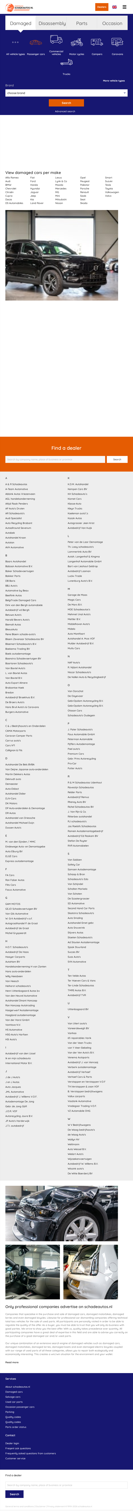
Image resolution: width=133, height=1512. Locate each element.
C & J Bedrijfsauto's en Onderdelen (25, 726)
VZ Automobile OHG (79, 1110)
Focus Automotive (15, 889)
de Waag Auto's (77, 1134)
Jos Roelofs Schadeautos (82, 826)
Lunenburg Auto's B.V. (80, 580)
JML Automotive (14, 1091)
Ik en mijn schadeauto (18, 1058)
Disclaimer (40, 1506)
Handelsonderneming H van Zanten (25, 966)
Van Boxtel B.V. (14, 678)
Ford (33, 181)
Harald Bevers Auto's (17, 619)
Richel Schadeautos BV (81, 806)
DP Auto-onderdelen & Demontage (25, 808)
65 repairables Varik (79, 1038)
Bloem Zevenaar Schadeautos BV (24, 639)
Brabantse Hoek (14, 687)
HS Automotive (13, 1029)
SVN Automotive (77, 961)
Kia (32, 199)
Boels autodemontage (18, 653)
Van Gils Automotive (16, 913)
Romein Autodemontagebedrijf (85, 831)
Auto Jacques (13, 1086)
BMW (8, 184)
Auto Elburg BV (14, 851)
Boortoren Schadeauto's (19, 663)
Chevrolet (10, 188)
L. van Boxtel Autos (16, 673)
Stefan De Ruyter (77, 840)
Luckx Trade (75, 576)
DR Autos (10, 813)
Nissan (59, 203)
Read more (12, 1362)
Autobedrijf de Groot (17, 928)
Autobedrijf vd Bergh (17, 610)
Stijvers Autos (75, 932)
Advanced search (65, 111)
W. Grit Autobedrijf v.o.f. (18, 918)
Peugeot (85, 181)
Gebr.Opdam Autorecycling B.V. (85, 700)
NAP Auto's (74, 662)
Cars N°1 (10, 745)
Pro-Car (72, 763)
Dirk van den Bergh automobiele (24, 605)
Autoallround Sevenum (18, 527)
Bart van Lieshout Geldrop (83, 566)
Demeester (11, 783)
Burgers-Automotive (16, 712)
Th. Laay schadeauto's (81, 546)
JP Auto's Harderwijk (17, 1120)
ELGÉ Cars (11, 856)
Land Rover (37, 203)
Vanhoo (72, 1033)
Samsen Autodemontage (82, 869)
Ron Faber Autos (14, 880)
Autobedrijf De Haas (17, 952)
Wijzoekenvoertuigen (80, 1158)
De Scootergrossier (79, 898)
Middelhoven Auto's (79, 624)
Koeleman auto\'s (78, 513)
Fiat (32, 177)
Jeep (33, 195)
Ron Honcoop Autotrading (20, 1005)
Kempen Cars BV (77, 489)
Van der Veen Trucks (80, 1042)
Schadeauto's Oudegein (81, 715)
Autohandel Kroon (15, 537)
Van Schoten (75, 893)
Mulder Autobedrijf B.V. (81, 643)
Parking (9, 1411)
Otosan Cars (75, 710)
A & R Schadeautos (16, 484)
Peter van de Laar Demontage (85, 542)
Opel (83, 177)
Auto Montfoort (76, 633)
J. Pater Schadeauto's (80, 729)
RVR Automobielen (78, 845)
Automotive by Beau (17, 590)
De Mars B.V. (75, 604)
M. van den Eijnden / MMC (20, 841)
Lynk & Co (61, 181)
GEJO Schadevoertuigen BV (21, 908)
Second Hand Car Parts (81, 908)
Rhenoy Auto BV (77, 802)
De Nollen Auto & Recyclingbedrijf (87, 677)
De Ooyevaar (75, 696)
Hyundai (35, 188)
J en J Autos (12, 1082)
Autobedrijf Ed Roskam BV (83, 836)
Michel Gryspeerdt (15, 933)
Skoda (83, 203)
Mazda (59, 184)
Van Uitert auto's (77, 1023)
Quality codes (13, 1417)
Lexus (58, 177)
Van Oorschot (75, 691)
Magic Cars (74, 599)
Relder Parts (75, 792)
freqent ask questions (18, 1448)
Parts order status (15, 1427)
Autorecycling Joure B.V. (19, 1116)
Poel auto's (74, 748)
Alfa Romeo (12, 177)
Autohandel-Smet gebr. (81, 922)
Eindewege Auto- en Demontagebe (25, 846)
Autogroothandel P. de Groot (21, 923)
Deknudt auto (13, 779)
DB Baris (10, 580)
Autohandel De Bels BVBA (19, 764)
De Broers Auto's (14, 702)
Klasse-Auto (74, 503)
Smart (108, 177)
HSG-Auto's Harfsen (16, 1034)
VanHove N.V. (13, 1024)
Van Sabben (75, 859)
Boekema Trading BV (17, 648)
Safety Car (74, 864)
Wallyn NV (73, 1139)
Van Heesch (12, 981)
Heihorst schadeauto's (18, 986)
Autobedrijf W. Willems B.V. (83, 1163)
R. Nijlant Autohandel (79, 667)
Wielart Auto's (75, 1154)
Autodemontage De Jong (19, 1101)
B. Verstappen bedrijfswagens (85, 1091)
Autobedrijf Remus (78, 797)
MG (57, 192)
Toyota (109, 188)
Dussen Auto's (13, 827)
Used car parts (14, 1401)
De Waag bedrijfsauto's (81, 1129)
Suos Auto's (74, 956)
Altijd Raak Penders (16, 503)
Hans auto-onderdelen (18, 971)
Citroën (9, 192)
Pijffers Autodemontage (81, 744)
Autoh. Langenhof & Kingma (84, 556)
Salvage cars (12, 1396)
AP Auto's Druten (14, 508)
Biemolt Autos (13, 624)
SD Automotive (76, 903)
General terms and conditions (19, 1506)
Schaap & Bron (76, 874)
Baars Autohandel (15, 561)
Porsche (84, 188)
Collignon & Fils (13, 750)
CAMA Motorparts (15, 730)
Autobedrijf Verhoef (79, 1072)
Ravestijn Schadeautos (81, 787)
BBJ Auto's (11, 585)
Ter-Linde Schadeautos (81, 985)
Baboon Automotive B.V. (19, 566)
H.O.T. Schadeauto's (16, 947)
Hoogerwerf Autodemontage (21, 1010)
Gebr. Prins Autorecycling (82, 758)
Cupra (8, 195)
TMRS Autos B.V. (77, 990)
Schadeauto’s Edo (78, 879)
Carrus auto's (13, 740)
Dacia (8, 199)
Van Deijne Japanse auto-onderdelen (26, 769)
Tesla (108, 184)
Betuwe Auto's (13, 614)
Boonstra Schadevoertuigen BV (23, 658)
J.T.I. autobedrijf (14, 1125)
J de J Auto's (12, 1077)
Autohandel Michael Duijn (19, 822)
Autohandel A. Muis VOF (81, 638)
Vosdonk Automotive (79, 1101)
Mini (57, 195)
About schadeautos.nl (17, 1386)
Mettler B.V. (74, 619)
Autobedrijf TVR (77, 995)
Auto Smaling (75, 918)
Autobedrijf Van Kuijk (80, 527)
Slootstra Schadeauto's (81, 913)
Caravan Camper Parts (18, 735)
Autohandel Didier (15, 793)
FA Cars (9, 875)
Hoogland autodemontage (20, 1015)
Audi (7, 181)
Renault (84, 192)
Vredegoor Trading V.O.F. (82, 1106)
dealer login (12, 1443)
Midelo (71, 628)
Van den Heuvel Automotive (21, 995)
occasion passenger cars (19, 1406)
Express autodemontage (19, 861)
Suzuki (108, 181)
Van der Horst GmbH (17, 1020)
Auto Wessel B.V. (77, 1149)
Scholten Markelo (77, 888)
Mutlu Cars (74, 648)
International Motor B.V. (18, 1063)
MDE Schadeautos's (79, 609)
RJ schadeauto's (77, 821)
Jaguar (34, 192)
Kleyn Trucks (75, 508)
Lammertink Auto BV (79, 551)
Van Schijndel (75, 884)
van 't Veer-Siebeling (79, 1047)
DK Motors (11, 803)
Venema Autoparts (78, 1057)
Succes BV (73, 952)
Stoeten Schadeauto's (80, 937)
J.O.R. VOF (11, 1111)
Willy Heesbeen (14, 976)
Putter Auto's (75, 768)
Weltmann (73, 1144)
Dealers (101, 6)
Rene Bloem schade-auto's (20, 634)
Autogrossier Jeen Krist (81, 523)
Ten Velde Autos (77, 975)
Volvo (108, 195)
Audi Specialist (13, 518)
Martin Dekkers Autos (17, 774)
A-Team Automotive (16, 489)
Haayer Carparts (15, 956)
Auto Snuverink (76, 927)
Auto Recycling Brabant (18, 523)
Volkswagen (112, 192)
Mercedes (60, 188)
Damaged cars (14, 1391)
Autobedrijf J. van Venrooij (83, 1062)
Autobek (10, 532)
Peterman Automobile (80, 739)
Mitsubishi (60, 199)
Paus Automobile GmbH (81, 734)
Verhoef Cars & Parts (80, 1076)
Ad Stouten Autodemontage (83, 942)
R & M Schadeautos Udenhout (85, 782)
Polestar (85, 184)
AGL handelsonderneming (20, 498)
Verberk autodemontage (82, 1067)
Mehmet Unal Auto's (79, 614)
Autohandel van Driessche (20, 817)
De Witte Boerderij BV (80, 1173)
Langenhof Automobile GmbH (84, 561)
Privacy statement (56, 1506)
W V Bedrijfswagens (79, 1124)
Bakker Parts (12, 576)
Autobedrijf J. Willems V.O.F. (21, 1096)
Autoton (9, 542)
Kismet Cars (75, 498)
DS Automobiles (14, 203)
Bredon (9, 692)
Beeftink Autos (13, 595)
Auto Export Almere (16, 682)
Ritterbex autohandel (80, 816)
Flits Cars (10, 884)
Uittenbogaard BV (78, 1009)
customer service (15, 1458)
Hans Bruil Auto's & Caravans (22, 707)
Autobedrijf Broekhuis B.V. (20, 697)
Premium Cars (76, 753)
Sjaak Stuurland (77, 947)
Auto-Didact (12, 788)
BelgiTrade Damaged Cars (20, 600)
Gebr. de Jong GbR (16, 1106)
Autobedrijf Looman (79, 571)
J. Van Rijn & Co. (77, 811)
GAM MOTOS (12, 904)
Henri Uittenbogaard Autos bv (22, 990)
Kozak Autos (75, 518)
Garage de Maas (77, 594)
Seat (82, 199)
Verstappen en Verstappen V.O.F (86, 1081)
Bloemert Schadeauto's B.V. (21, 644)
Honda (34, 184)
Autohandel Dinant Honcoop (21, 1000)
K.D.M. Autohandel (78, 484)
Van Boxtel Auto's (15, 668)
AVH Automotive (14, 547)
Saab (83, 195)
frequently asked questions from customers (30, 1453)
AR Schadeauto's (15, 513)
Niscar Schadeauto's (79, 672)
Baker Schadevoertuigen (19, 571)
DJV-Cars (10, 798)
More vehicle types (114, 80)
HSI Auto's (11, 1039)
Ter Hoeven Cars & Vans (82, 980)
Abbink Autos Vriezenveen (20, 494)
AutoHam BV (12, 961)
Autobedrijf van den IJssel (20, 1053)
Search (66, 103)
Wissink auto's (76, 1168)
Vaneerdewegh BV (78, 1028)
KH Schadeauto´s (77, 494)
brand (9, 85)
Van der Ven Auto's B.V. (81, 1052)
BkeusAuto (11, 629)
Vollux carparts (76, 1096)
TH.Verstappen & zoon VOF (83, 1086)
